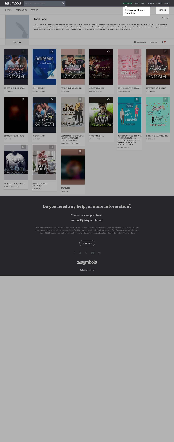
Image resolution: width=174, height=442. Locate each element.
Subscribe (127, 3)
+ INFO (159, 3)
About (151, 3)
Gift (143, 3)
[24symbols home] (13, 3)
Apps (137, 3)
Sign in (162, 10)
